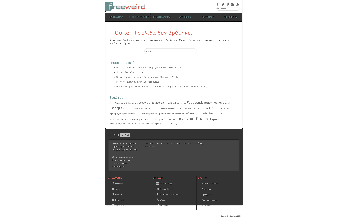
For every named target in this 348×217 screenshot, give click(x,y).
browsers (146, 102)
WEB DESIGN (185, 17)
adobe (112, 103)
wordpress (115, 119)
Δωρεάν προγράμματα (151, 119)
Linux (194, 108)
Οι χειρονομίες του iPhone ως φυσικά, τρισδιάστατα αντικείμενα (122, 162)
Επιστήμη (171, 119)
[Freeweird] (126, 6)
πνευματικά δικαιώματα (170, 124)
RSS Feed (119, 200)
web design (210, 113)
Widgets (163, 200)
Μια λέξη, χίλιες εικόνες (189, 143)
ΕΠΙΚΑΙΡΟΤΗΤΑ (230, 17)
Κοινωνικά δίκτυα (192, 118)
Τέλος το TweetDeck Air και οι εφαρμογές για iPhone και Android (149, 67)
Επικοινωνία (207, 205)
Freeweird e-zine (166, 189)
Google (116, 108)
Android (119, 102)
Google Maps (128, 109)
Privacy (145, 113)
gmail (227, 103)
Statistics (179, 114)
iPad (181, 109)
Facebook (195, 102)
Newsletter (119, 205)
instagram (156, 109)
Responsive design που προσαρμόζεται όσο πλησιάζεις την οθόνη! (125, 146)
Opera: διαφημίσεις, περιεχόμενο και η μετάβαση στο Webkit (147, 77)
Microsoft (204, 108)
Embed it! (164, 205)
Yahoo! (123, 119)
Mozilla (217, 108)
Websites (222, 114)
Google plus (140, 108)
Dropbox (174, 103)
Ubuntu (197, 114)
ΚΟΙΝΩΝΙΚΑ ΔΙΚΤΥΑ (161, 17)
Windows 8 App (166, 184)
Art (125, 103)
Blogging (133, 102)
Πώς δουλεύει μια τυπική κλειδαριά (158, 145)
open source (128, 113)
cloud (167, 103)
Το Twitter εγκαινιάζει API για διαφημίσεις (137, 81)
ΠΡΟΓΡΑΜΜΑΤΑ (116, 17)
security (155, 113)
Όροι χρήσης (207, 194)
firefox (207, 102)
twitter (189, 113)
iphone (188, 108)
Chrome (159, 102)
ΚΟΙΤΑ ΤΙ (118, 134)
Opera (138, 114)
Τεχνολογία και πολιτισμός (143, 123)
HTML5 (149, 109)
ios (177, 108)
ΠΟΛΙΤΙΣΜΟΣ (208, 17)
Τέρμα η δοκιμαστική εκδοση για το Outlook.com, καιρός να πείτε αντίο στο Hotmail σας (161, 86)
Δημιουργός (206, 189)
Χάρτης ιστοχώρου (209, 200)
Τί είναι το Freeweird (210, 184)
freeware (218, 102)
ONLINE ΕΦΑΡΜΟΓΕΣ (139, 17)
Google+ (118, 194)
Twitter (117, 189)
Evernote (182, 103)
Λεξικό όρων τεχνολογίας (170, 194)
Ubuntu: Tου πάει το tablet (130, 72)
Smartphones (167, 114)
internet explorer (168, 109)
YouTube (131, 119)
